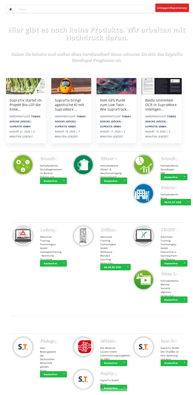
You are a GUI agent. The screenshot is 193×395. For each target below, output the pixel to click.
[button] (64, 181)
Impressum (32, 390)
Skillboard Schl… (116, 229)
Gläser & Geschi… (117, 158)
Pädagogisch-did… (58, 340)
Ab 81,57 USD (172, 202)
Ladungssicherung (58, 229)
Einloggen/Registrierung (172, 8)
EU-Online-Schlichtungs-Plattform (53, 390)
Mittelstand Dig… (117, 340)
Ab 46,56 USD (112, 267)
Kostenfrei (50, 181)
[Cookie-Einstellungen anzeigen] (6, 390)
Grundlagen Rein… (58, 158)
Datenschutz (19, 390)
